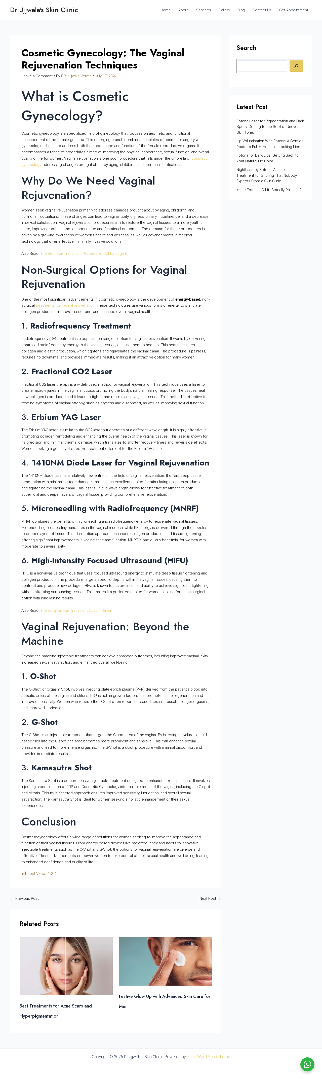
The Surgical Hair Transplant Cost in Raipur (76, 610)
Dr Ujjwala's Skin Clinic (44, 10)
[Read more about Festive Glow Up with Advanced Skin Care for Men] (165, 961)
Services (203, 10)
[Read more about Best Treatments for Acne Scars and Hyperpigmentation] (66, 965)
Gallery (224, 10)
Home (165, 10)
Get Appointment (293, 10)
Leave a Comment (37, 76)
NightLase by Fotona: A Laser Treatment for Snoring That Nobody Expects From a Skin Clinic (266, 175)
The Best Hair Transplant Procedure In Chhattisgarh (83, 253)
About (183, 10)
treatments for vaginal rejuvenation (65, 305)
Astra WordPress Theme (208, 1056)
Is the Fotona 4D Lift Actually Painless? (269, 190)
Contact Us (262, 10)
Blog (241, 10)
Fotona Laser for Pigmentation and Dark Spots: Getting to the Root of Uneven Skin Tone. (270, 127)
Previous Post (25, 899)
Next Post (210, 899)
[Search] (296, 66)
